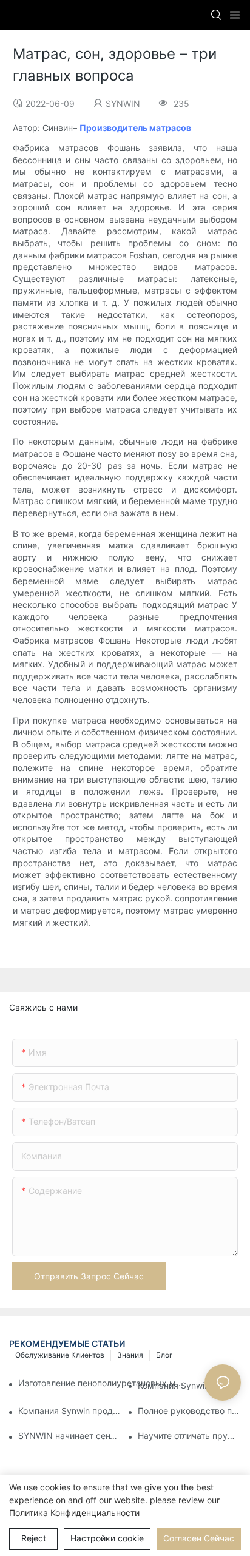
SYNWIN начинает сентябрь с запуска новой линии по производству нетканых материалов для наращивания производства (69, 1435)
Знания (130, 1354)
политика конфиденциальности (74, 1512)
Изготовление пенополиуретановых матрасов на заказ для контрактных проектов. (102, 1383)
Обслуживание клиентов (59, 1354)
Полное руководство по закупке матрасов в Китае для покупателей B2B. (189, 1411)
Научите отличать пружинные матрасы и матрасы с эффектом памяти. (189, 1435)
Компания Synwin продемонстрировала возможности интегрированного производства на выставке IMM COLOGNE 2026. (69, 1411)
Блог (164, 1354)
